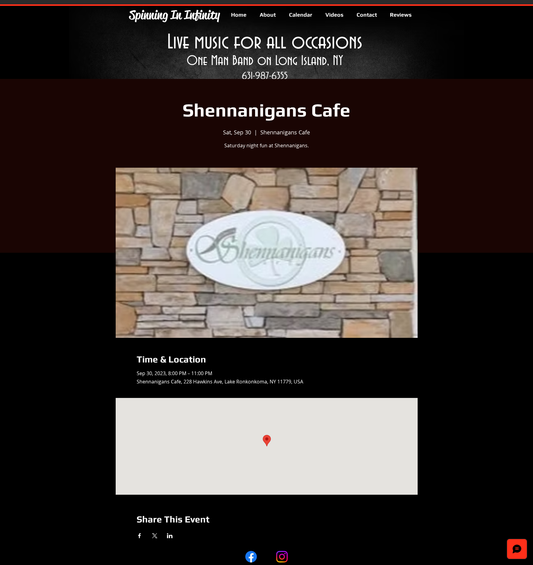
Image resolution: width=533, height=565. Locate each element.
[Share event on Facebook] (140, 535)
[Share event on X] (155, 535)
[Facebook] (251, 556)
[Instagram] (282, 556)
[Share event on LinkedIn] (170, 535)
